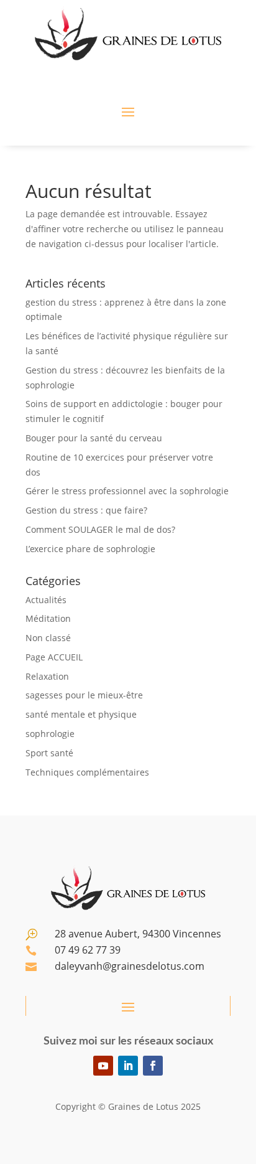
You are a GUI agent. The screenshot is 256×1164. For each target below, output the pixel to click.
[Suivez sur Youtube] (103, 1066)
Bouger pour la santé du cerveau (93, 438)
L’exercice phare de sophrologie (90, 549)
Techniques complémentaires (87, 772)
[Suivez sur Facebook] (153, 1066)
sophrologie (50, 733)
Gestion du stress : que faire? (86, 510)
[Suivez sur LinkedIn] (128, 1066)
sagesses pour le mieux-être (84, 695)
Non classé (48, 638)
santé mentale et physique (81, 714)
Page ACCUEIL (54, 657)
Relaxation (47, 676)
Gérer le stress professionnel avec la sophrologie (127, 491)
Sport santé (49, 753)
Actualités (45, 600)
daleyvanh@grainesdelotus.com (129, 966)
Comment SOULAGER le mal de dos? (100, 529)
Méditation (48, 618)
